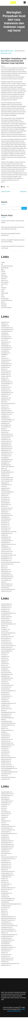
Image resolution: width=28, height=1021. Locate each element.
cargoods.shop (5, 824)
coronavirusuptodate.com (7, 419)
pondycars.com (5, 526)
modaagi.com (4, 669)
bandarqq (3, 287)
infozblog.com (5, 699)
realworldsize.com (6, 849)
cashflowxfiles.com (6, 876)
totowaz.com (4, 932)
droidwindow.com (5, 513)
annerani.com (4, 658)
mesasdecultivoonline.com (8, 858)
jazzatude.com (5, 660)
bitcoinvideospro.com (6, 828)
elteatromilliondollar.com (7, 844)
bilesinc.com (4, 665)
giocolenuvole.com (6, 371)
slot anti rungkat (11, 996)
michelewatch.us (5, 618)
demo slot (3, 278)
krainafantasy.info (5, 811)
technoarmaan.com (6, 560)
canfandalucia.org (6, 538)
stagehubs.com (5, 322)
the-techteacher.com (6, 553)
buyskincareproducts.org (7, 766)
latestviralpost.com (6, 862)
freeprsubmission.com (7, 515)
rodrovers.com (5, 407)
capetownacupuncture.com (8, 826)
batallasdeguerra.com (7, 674)
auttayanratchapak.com (7, 840)
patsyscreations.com (6, 347)
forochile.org (4, 681)
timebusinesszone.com (7, 958)
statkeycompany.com (6, 647)
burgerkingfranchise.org (7, 846)
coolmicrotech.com (6, 549)
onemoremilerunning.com (8, 871)
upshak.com (4, 911)
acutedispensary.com (6, 927)
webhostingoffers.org (6, 383)
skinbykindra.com (5, 569)
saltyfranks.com (5, 656)
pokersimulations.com (7, 434)
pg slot (3, 302)
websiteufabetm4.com (7, 459)
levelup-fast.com (5, 430)
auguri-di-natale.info (6, 616)
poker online (4, 280)
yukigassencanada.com (7, 412)
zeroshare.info (5, 663)
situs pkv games (9, 992)
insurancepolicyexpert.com (8, 645)
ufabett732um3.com (6, 484)
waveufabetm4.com (6, 455)
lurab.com (3, 582)
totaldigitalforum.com (6, 558)
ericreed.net (4, 726)
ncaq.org (3, 356)
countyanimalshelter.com (7, 940)
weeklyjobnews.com (6, 938)
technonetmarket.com (6, 481)
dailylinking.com (5, 367)
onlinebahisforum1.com (7, 329)
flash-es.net (4, 909)
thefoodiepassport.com (7, 743)
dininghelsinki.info (6, 464)
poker (2, 291)
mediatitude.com (5, 634)
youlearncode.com (6, 376)
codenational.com (6, 573)
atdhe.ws (3, 719)
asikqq (3, 262)
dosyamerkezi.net (5, 640)
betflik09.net (4, 354)
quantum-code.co (5, 493)
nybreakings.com (5, 542)
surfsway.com (4, 396)
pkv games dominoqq (6, 266)
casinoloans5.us (5, 734)
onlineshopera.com (6, 360)
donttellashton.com (6, 802)
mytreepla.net (4, 432)
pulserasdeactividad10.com (8, 757)
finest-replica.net (5, 499)
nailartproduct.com (6, 398)
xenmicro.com (5, 358)
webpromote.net (5, 705)
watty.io (3, 819)
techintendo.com (5, 389)
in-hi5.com (4, 810)
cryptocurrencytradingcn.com (8, 931)
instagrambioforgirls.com (7, 875)
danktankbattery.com (6, 893)
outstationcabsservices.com (8, 544)
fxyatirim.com (4, 378)
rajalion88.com (5, 334)
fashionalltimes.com (6, 557)
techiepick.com (5, 522)
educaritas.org (5, 351)
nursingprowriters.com (7, 923)
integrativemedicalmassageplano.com (11, 904)
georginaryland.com (6, 714)
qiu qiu (3, 289)
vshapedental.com (6, 537)
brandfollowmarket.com (7, 936)
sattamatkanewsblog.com (8, 929)
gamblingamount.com (7, 949)
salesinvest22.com (6, 504)
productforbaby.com (6, 853)
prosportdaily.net (5, 502)
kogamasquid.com (6, 770)
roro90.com (4, 806)
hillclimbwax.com (5, 950)
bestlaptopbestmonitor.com (8, 712)
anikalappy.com (5, 463)
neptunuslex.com (5, 615)
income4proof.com (6, 349)
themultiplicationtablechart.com (9, 772)
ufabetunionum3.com (6, 446)
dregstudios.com (5, 676)
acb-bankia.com (5, 907)
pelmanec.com (5, 797)
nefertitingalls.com (6, 345)
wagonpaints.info (5, 488)
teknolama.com (5, 851)
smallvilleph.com (5, 670)
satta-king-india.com (6, 410)
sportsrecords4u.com (6, 441)
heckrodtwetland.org (6, 721)
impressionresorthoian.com (8, 916)
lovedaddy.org (5, 902)
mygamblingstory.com (7, 792)
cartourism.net (5, 754)
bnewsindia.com (5, 520)
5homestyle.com (5, 779)
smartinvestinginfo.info (7, 477)
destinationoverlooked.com (8, 947)
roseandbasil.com (6, 716)
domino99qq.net (5, 799)
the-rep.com (4, 654)
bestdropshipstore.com (7, 392)
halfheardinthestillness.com (8, 723)
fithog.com (4, 710)
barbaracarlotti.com (6, 759)
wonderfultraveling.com (7, 685)
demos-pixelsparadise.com (8, 633)
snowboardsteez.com (6, 873)
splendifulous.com (6, 439)
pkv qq (3, 296)
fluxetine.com (4, 728)
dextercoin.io (4, 775)
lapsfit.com (4, 428)
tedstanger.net (5, 482)
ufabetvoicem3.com (6, 454)
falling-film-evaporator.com (8, 920)
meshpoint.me (5, 835)
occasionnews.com (6, 954)
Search (4, 202)
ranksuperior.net (5, 943)
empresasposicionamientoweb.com (10, 562)
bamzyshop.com (5, 524)
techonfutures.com (6, 528)
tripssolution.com (5, 408)
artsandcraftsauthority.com (8, 589)
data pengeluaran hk (6, 300)
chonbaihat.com (5, 701)
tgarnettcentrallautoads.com (8, 624)
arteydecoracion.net (6, 708)
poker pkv (3, 275)
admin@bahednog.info (7, 51)
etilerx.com (4, 468)
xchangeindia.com (6, 547)
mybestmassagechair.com (8, 725)
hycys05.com (4, 869)
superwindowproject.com (7, 744)
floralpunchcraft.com (6, 889)
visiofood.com (4, 511)
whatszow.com (5, 385)
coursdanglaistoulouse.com (8, 613)
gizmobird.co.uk (5, 609)
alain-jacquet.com (6, 831)
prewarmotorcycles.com (7, 636)
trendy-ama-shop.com (7, 508)
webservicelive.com (6, 591)
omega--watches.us (6, 620)
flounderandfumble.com (7, 472)
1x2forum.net (4, 324)
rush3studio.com (5, 804)
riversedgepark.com (6, 338)
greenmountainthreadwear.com (9, 925)
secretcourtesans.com (7, 327)
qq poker (17, 997)
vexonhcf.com (4, 631)
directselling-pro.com (6, 578)
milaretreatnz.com (6, 667)
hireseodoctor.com (6, 427)
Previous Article (6, 191)
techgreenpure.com (6, 390)
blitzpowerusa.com (6, 866)
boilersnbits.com (5, 860)
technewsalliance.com (7, 479)
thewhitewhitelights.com (7, 717)
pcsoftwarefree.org (6, 365)
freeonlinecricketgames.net (8, 690)
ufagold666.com (5, 517)
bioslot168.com (5, 587)
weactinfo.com (5, 882)
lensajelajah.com (5, 353)
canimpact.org (5, 750)
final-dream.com (5, 497)
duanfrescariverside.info (7, 466)
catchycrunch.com (6, 342)
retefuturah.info (5, 475)
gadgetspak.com (5, 423)
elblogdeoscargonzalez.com (8, 703)
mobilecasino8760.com (7, 730)
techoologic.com (5, 529)
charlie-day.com (5, 896)
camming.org (4, 333)
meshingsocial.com (6, 884)
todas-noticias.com (6, 813)
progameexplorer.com (7, 575)
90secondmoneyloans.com (8, 403)
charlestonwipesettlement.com (9, 934)
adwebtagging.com (6, 941)
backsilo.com (4, 913)
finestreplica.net (5, 470)
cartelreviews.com (6, 394)
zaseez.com (4, 340)
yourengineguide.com (7, 540)
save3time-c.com (5, 629)
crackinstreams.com (6, 421)
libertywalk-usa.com (6, 605)
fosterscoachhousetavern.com (9, 857)
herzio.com (4, 808)
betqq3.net (4, 732)
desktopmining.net (6, 761)
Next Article (23, 191)
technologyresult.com (6, 381)
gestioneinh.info (5, 501)
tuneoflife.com (5, 961)
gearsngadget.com (6, 425)
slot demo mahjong (6, 307)
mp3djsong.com (5, 611)
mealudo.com (4, 895)
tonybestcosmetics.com (7, 564)
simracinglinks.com (6, 638)
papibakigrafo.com (6, 746)
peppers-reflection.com (7, 960)
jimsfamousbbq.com (6, 604)
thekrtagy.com (4, 546)
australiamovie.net (6, 607)
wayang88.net (5, 457)
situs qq (3, 271)
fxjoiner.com (4, 567)
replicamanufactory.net (7, 436)
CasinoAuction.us (6, 735)
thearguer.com (5, 886)
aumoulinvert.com (6, 741)
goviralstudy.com (5, 752)
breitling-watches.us (6, 622)
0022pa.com (4, 661)
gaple (2, 269)
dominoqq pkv (5, 267)
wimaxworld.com (5, 689)
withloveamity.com (6, 374)
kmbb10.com (4, 878)
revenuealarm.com (6, 580)
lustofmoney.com (5, 956)
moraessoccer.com (6, 679)
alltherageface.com (6, 571)
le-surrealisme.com (6, 642)
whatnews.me (4, 495)
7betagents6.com (5, 418)
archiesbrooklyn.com (6, 696)
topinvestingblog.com (6, 651)
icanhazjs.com (5, 748)
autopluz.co (4, 627)
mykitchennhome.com (7, 739)
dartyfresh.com (5, 362)
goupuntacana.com (6, 336)
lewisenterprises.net (6, 363)
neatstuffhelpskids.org (7, 678)
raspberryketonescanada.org (8, 531)
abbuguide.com (5, 380)
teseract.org (4, 506)
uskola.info (4, 486)
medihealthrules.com (6, 533)
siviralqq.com (4, 914)
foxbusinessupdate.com (7, 900)
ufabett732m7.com (6, 510)
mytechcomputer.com (6, 585)
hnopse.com (4, 952)
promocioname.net (6, 687)
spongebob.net (5, 837)
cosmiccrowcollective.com (8, 830)
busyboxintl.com (5, 839)
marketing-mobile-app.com (8, 887)
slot (8, 186)
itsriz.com (3, 822)
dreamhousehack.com (7, 551)
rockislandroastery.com (7, 576)
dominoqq (3, 304)
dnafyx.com (4, 369)
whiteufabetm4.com (6, 461)
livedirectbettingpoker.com (8, 898)
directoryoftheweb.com (7, 801)
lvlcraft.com (4, 401)
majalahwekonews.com (7, 793)
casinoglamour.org (6, 773)
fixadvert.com (4, 625)
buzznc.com (4, 566)
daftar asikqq (4, 293)
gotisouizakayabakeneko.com (9, 833)
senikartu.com (5, 815)
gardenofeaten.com (6, 867)
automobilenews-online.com (8, 555)
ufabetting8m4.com (6, 445)
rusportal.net (4, 817)
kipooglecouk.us (5, 737)
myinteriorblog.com (6, 519)
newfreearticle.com (6, 864)
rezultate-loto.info (5, 437)
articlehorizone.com (6, 414)
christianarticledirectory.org (8, 777)
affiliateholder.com (6, 965)
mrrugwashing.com (6, 905)
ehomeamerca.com (6, 387)
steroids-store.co (5, 707)
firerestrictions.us (5, 694)
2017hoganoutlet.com (7, 795)
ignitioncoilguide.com (6, 584)
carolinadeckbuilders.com (8, 649)
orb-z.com (3, 855)
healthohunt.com (5, 473)
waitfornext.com (5, 490)
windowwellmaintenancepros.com (10, 963)
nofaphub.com (5, 343)
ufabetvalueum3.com (6, 448)
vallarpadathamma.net (7, 848)
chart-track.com (5, 683)
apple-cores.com (5, 755)
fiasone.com (4, 891)
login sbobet (4, 276)
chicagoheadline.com (6, 331)
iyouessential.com (6, 372)
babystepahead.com (6, 945)
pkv (2, 264)
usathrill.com (4, 535)
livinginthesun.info (6, 821)
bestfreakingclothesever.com (8, 918)
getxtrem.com (4, 880)
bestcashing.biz (5, 692)
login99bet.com (5, 325)
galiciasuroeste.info (6, 672)
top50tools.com (5, 652)
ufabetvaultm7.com (6, 450)
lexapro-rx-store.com (6, 764)
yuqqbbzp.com (5, 416)
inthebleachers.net (6, 763)
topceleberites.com (6, 443)
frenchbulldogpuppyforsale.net (9, 768)
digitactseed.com (5, 399)
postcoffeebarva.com (6, 842)
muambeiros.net (5, 698)
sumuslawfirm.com (6, 922)
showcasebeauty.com (7, 643)
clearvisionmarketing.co (7, 492)
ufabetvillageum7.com (7, 452)
